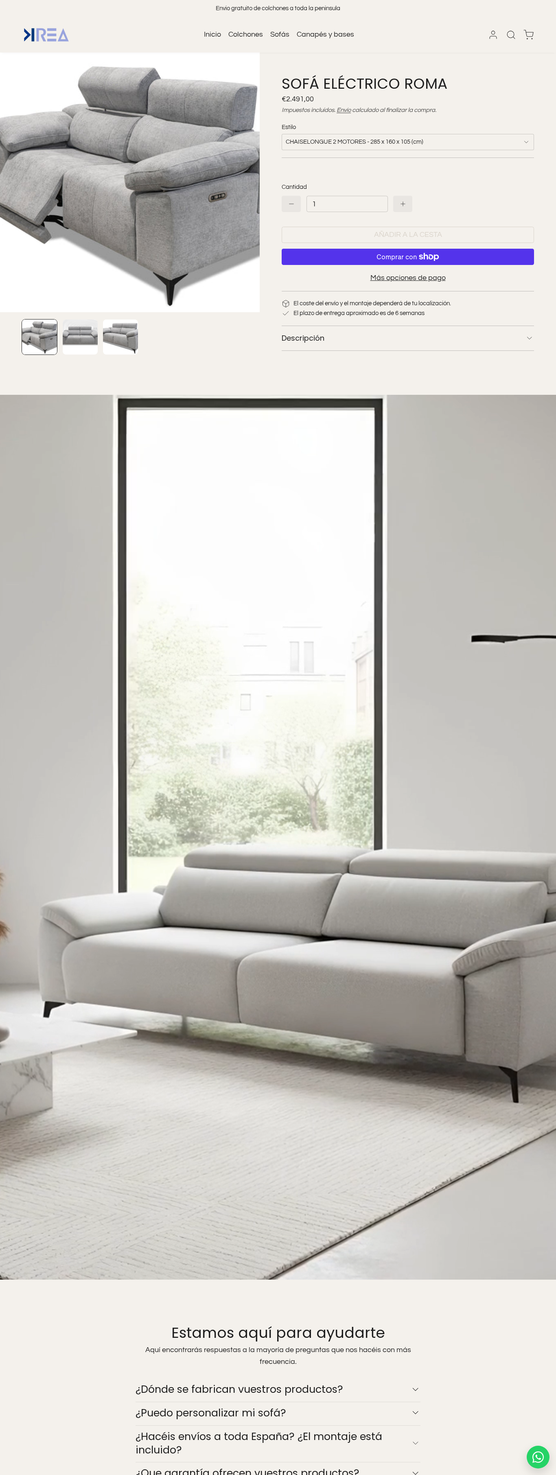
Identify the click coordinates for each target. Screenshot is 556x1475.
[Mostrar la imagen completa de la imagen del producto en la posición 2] (80, 337)
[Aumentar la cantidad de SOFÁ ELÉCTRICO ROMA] (402, 204)
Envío (344, 110)
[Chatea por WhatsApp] (538, 1457)
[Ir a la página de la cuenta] (493, 35)
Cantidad (294, 187)
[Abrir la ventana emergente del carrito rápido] (528, 35)
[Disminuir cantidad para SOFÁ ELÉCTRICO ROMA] (291, 204)
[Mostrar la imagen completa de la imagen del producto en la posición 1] (39, 337)
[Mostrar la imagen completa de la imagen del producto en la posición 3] (120, 337)
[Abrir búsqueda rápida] (511, 35)
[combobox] (408, 142)
